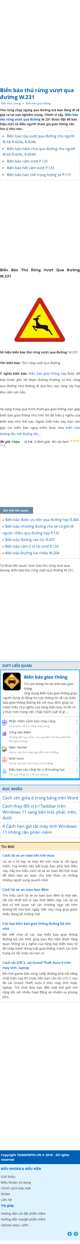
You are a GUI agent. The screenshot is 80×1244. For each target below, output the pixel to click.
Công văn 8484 (20, 732)
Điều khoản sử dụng (16, 1182)
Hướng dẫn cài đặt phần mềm (23, 1213)
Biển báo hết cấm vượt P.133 (30, 167)
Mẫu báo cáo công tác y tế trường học (37, 769)
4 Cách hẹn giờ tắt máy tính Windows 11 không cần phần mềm (39, 829)
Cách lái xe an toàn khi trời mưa (28, 855)
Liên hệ (6, 1200)
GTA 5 (66, 978)
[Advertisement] (40, 42)
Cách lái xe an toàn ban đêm (25, 889)
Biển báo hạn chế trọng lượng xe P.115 (39, 174)
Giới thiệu (8, 1177)
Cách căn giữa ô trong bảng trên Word (40, 798)
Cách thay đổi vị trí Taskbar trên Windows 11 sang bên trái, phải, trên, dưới (39, 812)
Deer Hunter (18, 747)
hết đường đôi (27, 434)
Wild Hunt (16, 758)
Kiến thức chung (11, 103)
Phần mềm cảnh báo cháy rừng (32, 721)
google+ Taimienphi (76, 1234)
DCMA (5, 1194)
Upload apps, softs (14, 1225)
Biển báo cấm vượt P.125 (27, 161)
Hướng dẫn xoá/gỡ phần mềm (23, 1219)
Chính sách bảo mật (16, 1188)
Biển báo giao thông (38, 103)
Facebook (70, 1234)
